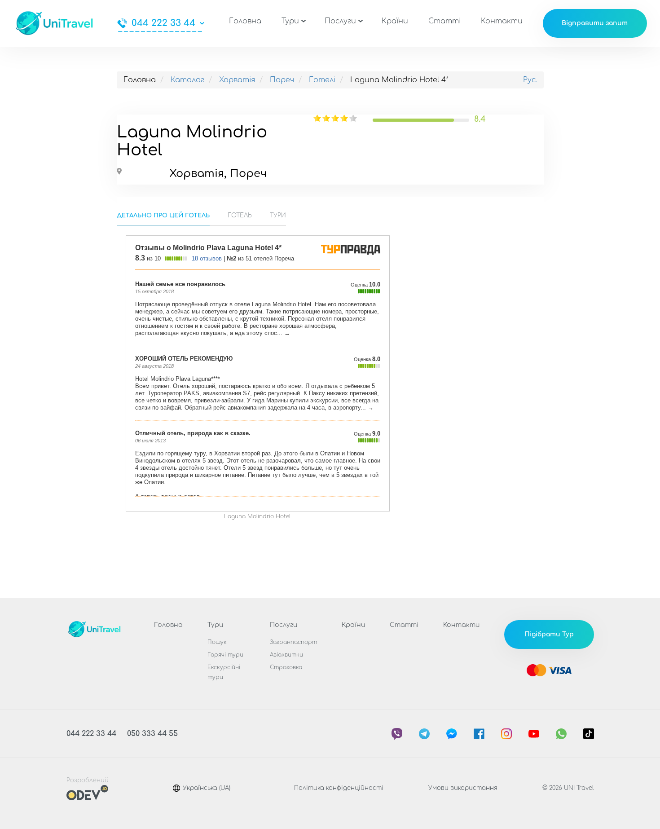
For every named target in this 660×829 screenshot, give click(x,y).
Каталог (187, 80)
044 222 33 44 (163, 23)
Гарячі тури (225, 655)
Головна (245, 21)
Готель (240, 215)
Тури (290, 21)
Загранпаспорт (293, 642)
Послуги (340, 21)
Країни (395, 21)
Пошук (217, 642)
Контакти (502, 21)
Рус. (530, 80)
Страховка (286, 667)
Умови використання (462, 788)
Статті (444, 21)
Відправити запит (595, 23)
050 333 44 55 (152, 734)
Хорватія (237, 80)
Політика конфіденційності (338, 788)
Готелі (322, 80)
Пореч (282, 80)
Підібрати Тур (549, 634)
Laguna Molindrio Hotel (257, 516)
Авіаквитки (286, 655)
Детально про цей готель (163, 215)
